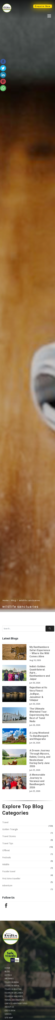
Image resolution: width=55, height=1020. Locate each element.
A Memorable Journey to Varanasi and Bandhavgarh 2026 (37, 781)
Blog (13, 600)
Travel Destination (14, 999)
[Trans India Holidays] (6, 11)
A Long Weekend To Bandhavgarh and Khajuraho (39, 736)
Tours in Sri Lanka (14, 992)
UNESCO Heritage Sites (16, 1003)
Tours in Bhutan (13, 989)
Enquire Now (42, 6)
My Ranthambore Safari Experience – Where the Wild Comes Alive (39, 652)
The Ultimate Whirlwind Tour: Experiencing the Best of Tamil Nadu (39, 715)
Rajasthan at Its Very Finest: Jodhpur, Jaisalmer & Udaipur (38, 694)
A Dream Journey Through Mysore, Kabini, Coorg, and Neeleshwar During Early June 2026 (39, 758)
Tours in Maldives (14, 996)
